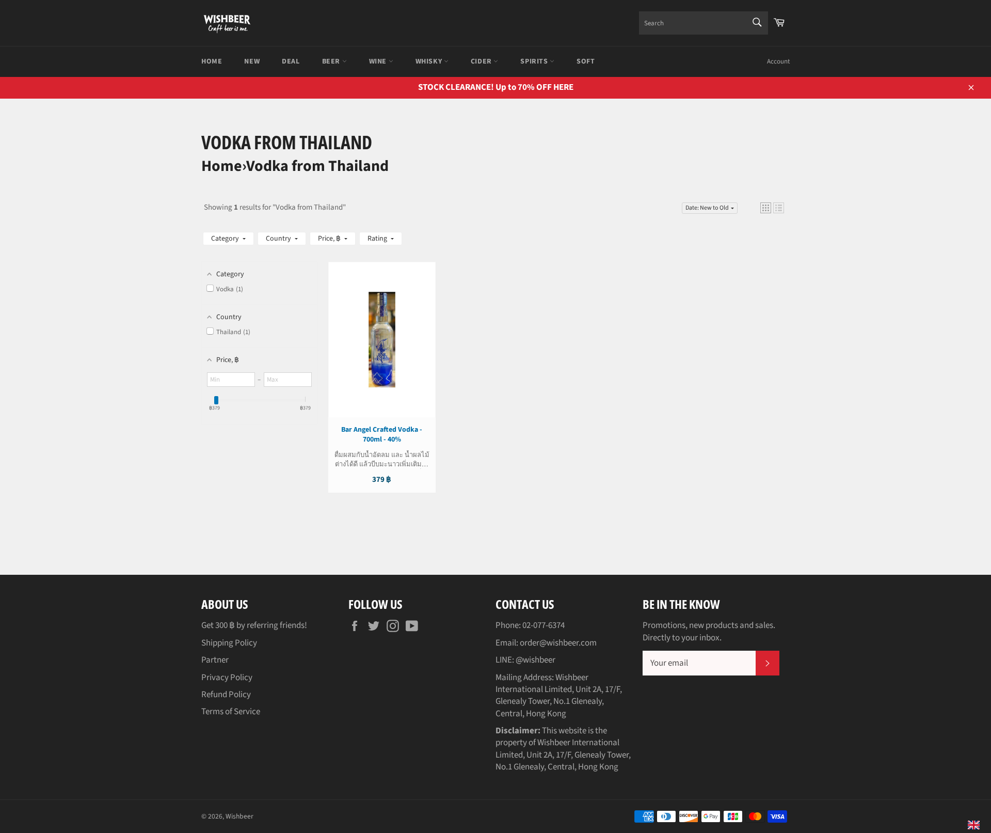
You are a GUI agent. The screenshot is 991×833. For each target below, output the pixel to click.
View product (382, 349)
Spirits (535, 61)
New (252, 61)
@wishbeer (535, 660)
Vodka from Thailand (317, 166)
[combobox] (703, 23)
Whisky (429, 61)
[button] (765, 207)
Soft (586, 61)
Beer (332, 61)
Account (778, 61)
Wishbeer (239, 816)
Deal (290, 61)
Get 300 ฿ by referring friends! (254, 625)
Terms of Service (230, 711)
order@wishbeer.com (558, 643)
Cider (482, 61)
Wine (379, 61)
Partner (215, 660)
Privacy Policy (226, 677)
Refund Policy (226, 694)
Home (211, 61)
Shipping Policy (229, 643)
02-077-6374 (543, 625)
